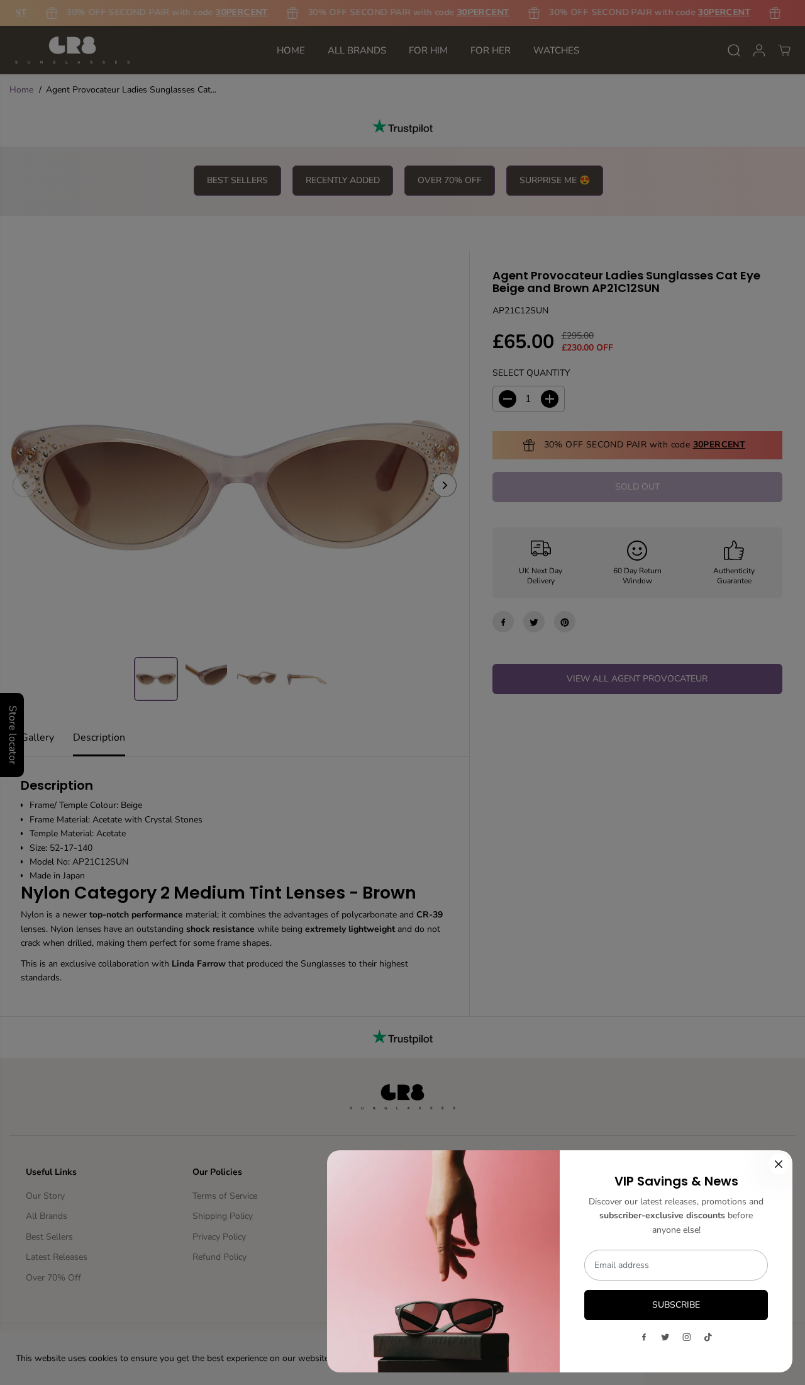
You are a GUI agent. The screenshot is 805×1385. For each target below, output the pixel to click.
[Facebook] (644, 1337)
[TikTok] (708, 1337)
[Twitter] (665, 1337)
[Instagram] (686, 1337)
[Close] (778, 1164)
